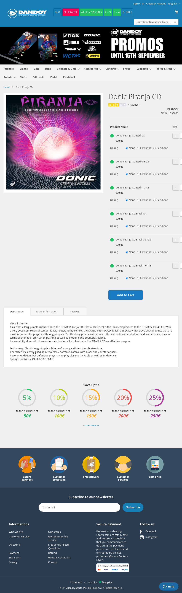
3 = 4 (117, 12)
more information (91, 425)
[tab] (17, 311)
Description (17, 311)
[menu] (91, 72)
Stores (127, 12)
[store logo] (27, 13)
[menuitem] (8, 68)
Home (7, 87)
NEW (57, 12)
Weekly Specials (91, 12)
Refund (52, 553)
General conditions (59, 557)
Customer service (19, 536)
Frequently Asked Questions (58, 546)
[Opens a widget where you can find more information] (168, 586)
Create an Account (156, 3)
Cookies (52, 562)
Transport (14, 557)
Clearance (71, 12)
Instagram (151, 537)
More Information (46, 311)
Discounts (15, 544)
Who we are (16, 532)
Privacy (13, 562)
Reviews (74, 311)
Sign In (136, 3)
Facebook (150, 531)
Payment (14, 553)
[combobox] (156, 22)
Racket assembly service (58, 538)
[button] (174, 4)
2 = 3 (108, 12)
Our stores (54, 532)
